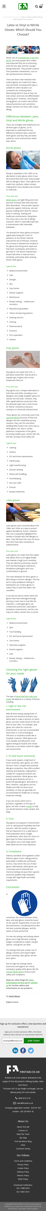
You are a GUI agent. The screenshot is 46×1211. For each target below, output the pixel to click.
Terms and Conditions (23, 1161)
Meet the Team (23, 1134)
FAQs (23, 1145)
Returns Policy (23, 1175)
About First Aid (23, 1127)
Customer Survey (23, 1148)
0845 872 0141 (24, 1098)
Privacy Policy (23, 1164)
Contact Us (23, 1130)
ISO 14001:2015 (23, 1192)
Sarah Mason (14, 996)
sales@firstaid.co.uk (25, 1103)
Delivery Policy (23, 1172)
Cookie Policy (23, 1168)
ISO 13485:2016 (23, 1188)
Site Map (23, 1137)
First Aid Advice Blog (23, 1141)
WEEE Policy (23, 1179)
